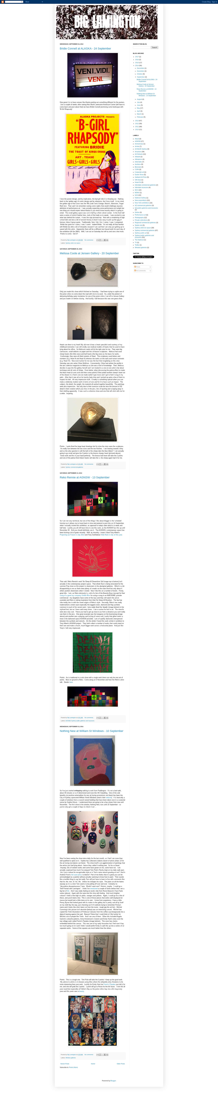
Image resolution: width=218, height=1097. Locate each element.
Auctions (138, 164)
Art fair (137, 146)
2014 (137, 65)
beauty (81, 991)
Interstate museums (141, 187)
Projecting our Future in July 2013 (72, 535)
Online (137, 212)
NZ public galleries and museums (146, 208)
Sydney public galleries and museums (82, 720)
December (141, 68)
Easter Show (139, 175)
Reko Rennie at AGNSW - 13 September (85, 477)
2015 (137, 63)
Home (93, 1064)
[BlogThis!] (100, 240)
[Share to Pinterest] (107, 240)
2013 (137, 121)
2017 (137, 57)
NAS (136, 195)
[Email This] (97, 240)
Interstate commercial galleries (145, 185)
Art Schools (139, 154)
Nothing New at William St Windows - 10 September (91, 731)
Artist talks (138, 162)
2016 (137, 60)
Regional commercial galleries (145, 223)
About (137, 139)
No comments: (89, 240)
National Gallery (140, 198)
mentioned (94, 888)
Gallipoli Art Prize (141, 177)
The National (139, 240)
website (109, 797)
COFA (137, 169)
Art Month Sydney (141, 149)
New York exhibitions (142, 203)
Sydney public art (141, 233)
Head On (138, 182)
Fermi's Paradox (110, 984)
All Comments (141, 271)
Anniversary (139, 144)
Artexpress (138, 159)
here (71, 682)
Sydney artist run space (73, 243)
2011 (137, 126)
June (139, 105)
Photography (139, 217)
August (139, 99)
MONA (137, 193)
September (141, 77)
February (140, 117)
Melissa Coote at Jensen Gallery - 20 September (89, 253)
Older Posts (121, 1064)
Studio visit (138, 225)
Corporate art (139, 172)
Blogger (113, 1081)
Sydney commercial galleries (74, 467)
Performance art (140, 215)
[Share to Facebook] (105, 240)
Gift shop (138, 180)
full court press (76, 875)
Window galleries (71, 1057)
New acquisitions (141, 200)
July (138, 102)
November (141, 71)
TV (136, 242)
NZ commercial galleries (143, 205)
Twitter (137, 245)
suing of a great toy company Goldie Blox (75, 595)
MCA (136, 190)
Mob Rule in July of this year (111, 535)
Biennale (138, 167)
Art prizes (138, 152)
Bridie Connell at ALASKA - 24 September (85, 48)
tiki (68, 891)
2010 (137, 129)
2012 (137, 123)
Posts (138, 267)
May (138, 108)
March (139, 114)
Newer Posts (64, 1064)
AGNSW (68, 720)
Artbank (137, 157)
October (140, 74)
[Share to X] (102, 240)
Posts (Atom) (73, 1067)
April (139, 111)
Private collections (141, 220)
